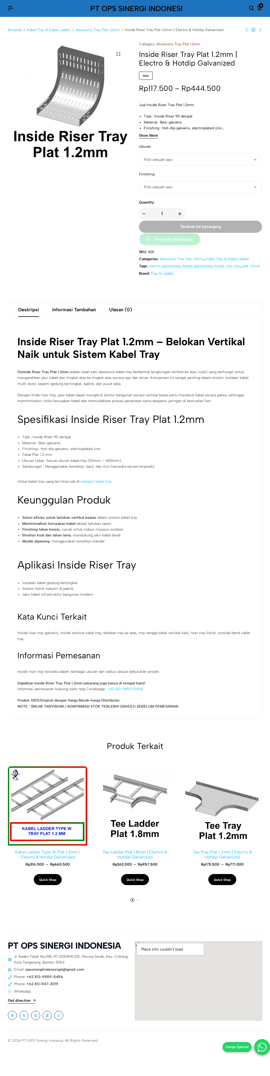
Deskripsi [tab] (28, 310)
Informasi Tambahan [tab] (74, 310)
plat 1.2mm (251, 266)
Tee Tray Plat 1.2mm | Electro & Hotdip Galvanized (222, 855)
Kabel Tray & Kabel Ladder (49, 30)
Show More (148, 136)
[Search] (251, 8)
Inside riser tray (227, 266)
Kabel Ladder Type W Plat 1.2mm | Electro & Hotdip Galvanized (47, 855)
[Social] (12, 1015)
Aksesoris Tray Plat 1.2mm (98, 30)
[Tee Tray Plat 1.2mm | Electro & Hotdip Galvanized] (222, 806)
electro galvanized (164, 266)
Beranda (15, 30)
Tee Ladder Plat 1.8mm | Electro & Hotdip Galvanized (135, 855)
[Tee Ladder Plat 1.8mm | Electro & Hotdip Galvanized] (135, 806)
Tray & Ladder (162, 273)
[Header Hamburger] (11, 8)
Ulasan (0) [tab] (120, 310)
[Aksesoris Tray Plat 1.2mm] (253, 30)
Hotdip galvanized (197, 266)
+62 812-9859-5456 (125, 689)
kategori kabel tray (96, 481)
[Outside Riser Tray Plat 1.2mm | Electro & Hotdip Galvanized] (246, 30)
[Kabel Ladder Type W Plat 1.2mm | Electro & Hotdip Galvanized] (47, 806)
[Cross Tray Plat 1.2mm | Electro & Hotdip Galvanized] (260, 30)
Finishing (147, 174)
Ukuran (145, 146)
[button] (169, 240)
